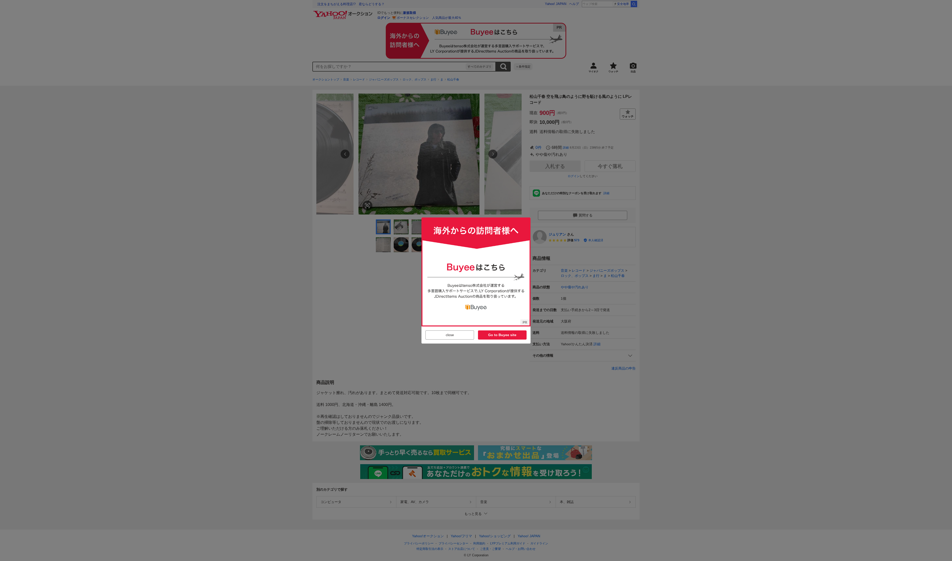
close (450, 335)
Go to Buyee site (502, 335)
